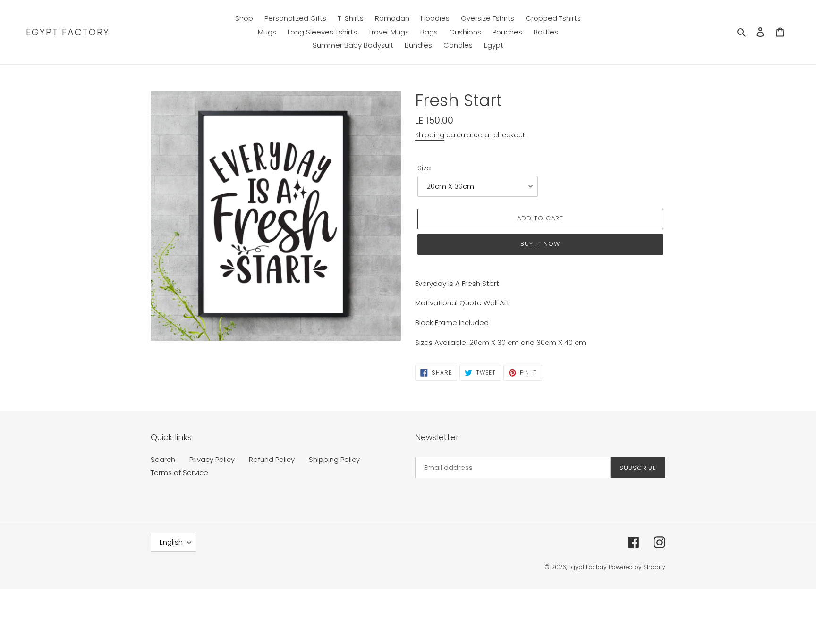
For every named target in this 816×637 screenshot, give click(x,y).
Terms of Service (179, 473)
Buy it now (540, 243)
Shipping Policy (334, 459)
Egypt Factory (68, 32)
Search (163, 459)
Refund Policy (272, 459)
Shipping (429, 135)
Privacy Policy (212, 459)
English (171, 542)
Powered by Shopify (637, 567)
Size (424, 168)
